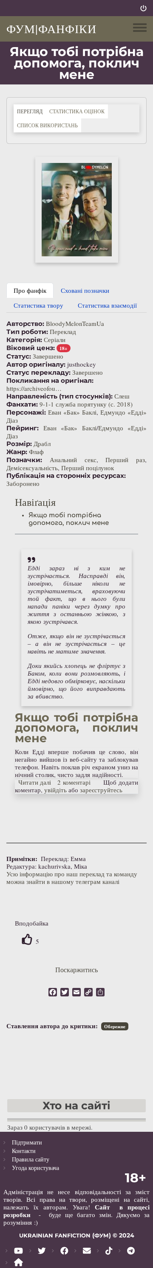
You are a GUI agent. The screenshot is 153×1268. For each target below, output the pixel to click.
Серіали (54, 339)
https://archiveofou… (34, 388)
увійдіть (55, 789)
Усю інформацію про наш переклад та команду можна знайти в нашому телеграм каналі (71, 878)
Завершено (48, 356)
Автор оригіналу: (35, 364)
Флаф (36, 451)
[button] (77, 209)
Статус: (18, 356)
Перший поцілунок (87, 467)
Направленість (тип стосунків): (59, 396)
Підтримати (27, 1142)
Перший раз (125, 459)
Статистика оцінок (77, 111)
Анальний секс (73, 459)
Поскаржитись (76, 969)
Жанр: (16, 452)
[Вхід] (143, 8)
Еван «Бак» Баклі (72, 412)
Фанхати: (22, 404)
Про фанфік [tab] (30, 290)
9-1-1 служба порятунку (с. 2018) (86, 404)
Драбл (42, 443)
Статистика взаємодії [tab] (107, 305)
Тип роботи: (27, 332)
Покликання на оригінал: (50, 380)
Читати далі (34, 782)
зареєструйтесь (101, 789)
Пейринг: (22, 428)
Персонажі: (26, 412)
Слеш (122, 396)
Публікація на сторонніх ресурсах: (66, 476)
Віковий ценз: (30, 348)
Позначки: (24, 460)
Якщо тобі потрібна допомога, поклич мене (68, 519)
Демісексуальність (32, 467)
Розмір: (19, 444)
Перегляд (31, 111)
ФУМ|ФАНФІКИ (51, 28)
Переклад (63, 331)
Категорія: (24, 340)
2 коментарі (74, 782)
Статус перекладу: (38, 372)
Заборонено (23, 483)
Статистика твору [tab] (38, 305)
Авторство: (25, 324)
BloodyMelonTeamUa (75, 323)
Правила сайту (30, 1159)
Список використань (47, 125)
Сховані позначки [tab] (85, 290)
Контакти (24, 1151)
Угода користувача (35, 1168)
